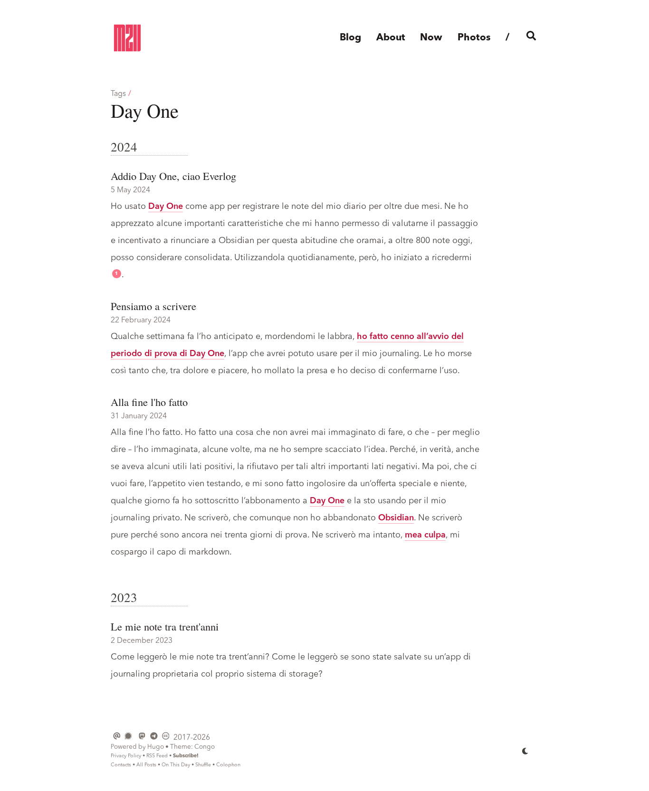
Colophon (228, 765)
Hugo (155, 747)
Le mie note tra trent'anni (165, 626)
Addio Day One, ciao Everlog (173, 176)
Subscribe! (186, 756)
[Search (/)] (531, 38)
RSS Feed (157, 756)
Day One (165, 206)
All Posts (146, 765)
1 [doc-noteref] (116, 274)
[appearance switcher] (525, 750)
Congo (204, 747)
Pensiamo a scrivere (153, 306)
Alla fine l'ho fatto (149, 402)
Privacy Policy (126, 756)
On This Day (176, 765)
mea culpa (425, 535)
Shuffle (203, 765)
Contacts (121, 765)
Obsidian (396, 518)
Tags (118, 94)
